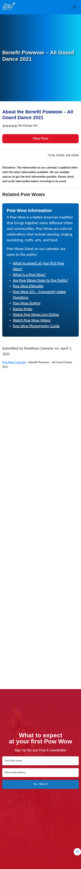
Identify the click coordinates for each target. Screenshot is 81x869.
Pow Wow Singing (26, 303)
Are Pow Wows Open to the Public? (40, 281)
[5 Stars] (15, 125)
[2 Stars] (6, 125)
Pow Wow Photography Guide (36, 326)
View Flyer (41, 139)
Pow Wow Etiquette (28, 286)
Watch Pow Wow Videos (32, 320)
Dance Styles (22, 309)
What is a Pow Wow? (29, 275)
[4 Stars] (12, 125)
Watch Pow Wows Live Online (36, 315)
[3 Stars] (9, 125)
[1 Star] (3, 125)
